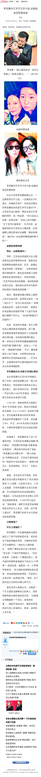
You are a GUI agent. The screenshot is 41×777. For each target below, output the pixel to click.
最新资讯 (24, 1)
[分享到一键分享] (28, 623)
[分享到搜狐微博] (24, 623)
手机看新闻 (32, 21)
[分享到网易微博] (26, 623)
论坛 (22, 632)
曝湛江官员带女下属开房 (14, 757)
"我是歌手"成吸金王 (14, 713)
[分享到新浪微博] (14, 623)
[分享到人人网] (21, 623)
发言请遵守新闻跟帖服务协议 (17, 637)
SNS (31, 632)
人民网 (10, 1)
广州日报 (25, 21)
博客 (25, 632)
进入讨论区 (17, 632)
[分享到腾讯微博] (19, 623)
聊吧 (34, 632)
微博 (28, 632)
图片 (37, 632)
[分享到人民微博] (11, 623)
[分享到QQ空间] (16, 623)
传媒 (17, 1)
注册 (4, 644)
